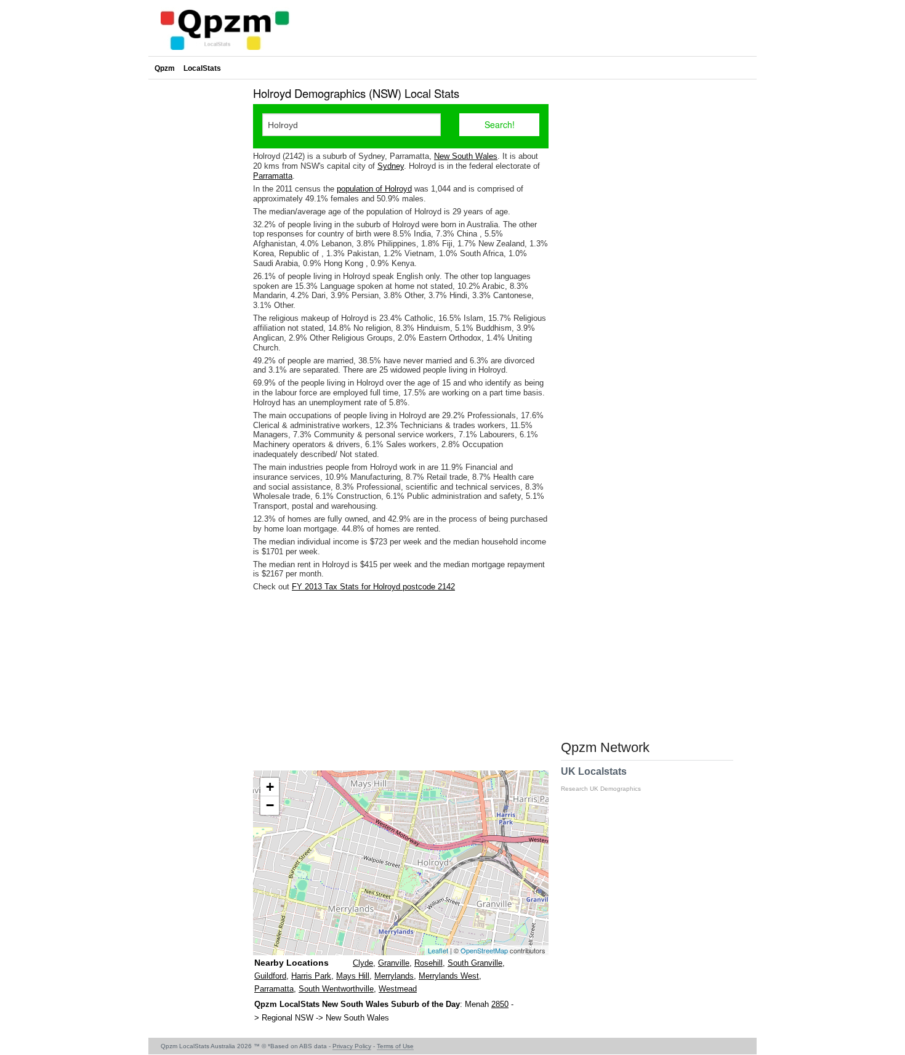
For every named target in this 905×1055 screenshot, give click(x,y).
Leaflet (438, 950)
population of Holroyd (374, 188)
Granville (393, 963)
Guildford (270, 975)
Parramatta (272, 175)
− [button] (270, 805)
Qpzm (165, 68)
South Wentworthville (336, 988)
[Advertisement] (401, 681)
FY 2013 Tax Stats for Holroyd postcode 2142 (373, 586)
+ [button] (270, 786)
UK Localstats (601, 779)
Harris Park (311, 975)
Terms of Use (395, 1046)
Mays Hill (352, 975)
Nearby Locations (291, 963)
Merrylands (394, 975)
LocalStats (202, 68)
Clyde (363, 963)
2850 (500, 1004)
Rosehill (428, 963)
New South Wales (465, 156)
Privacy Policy (351, 1046)
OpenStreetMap (484, 950)
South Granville (475, 963)
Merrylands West (449, 975)
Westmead (398, 988)
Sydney (390, 166)
